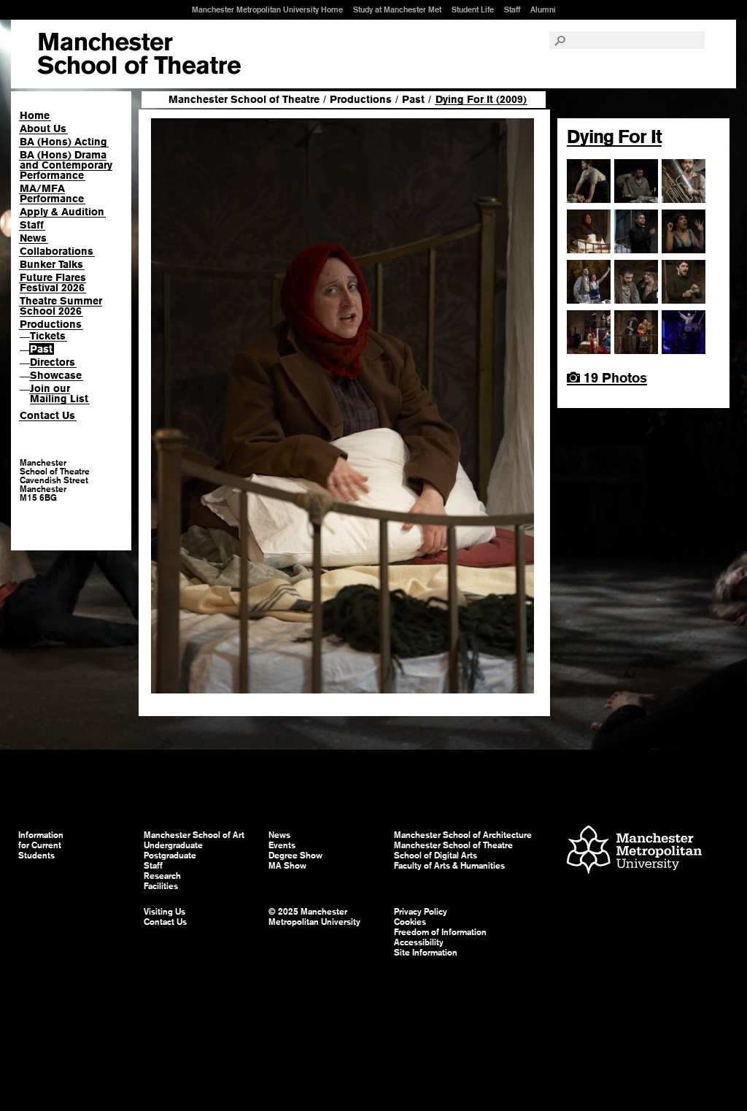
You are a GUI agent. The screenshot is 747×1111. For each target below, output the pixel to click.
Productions (51, 324)
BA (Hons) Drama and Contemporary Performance (66, 165)
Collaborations (56, 251)
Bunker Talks (51, 264)
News (33, 238)
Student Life (473, 9)
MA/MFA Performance (52, 193)
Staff (512, 9)
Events (281, 845)
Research (162, 876)
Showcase (56, 375)
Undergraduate (173, 845)
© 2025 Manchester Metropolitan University (314, 917)
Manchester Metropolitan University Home (267, 9)
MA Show (287, 866)
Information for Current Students (40, 845)
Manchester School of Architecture (463, 835)
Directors (52, 362)
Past (41, 349)
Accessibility (419, 942)
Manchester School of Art (139, 54)
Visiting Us (164, 912)
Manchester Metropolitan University (634, 851)
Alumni (543, 9)
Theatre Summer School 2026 (61, 306)
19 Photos (613, 377)
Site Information (425, 952)
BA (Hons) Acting (63, 141)
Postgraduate (170, 855)
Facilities (161, 886)
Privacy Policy (420, 912)
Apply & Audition (62, 212)
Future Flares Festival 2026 (53, 282)
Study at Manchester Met (397, 9)
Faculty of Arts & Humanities (449, 866)
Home (35, 115)
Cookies (410, 922)
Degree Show (295, 855)
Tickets (48, 336)
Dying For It (614, 136)
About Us (43, 128)
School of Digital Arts (435, 855)
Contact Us (47, 415)
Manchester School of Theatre (244, 99)
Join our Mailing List (59, 393)
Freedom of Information (440, 932)
